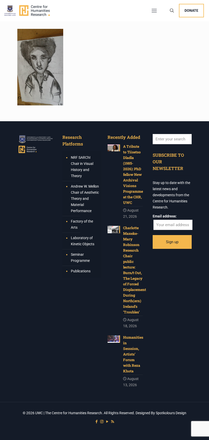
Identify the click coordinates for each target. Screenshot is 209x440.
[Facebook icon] (96, 421)
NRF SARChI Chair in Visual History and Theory (82, 166)
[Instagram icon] (102, 421)
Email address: (165, 216)
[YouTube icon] (107, 421)
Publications (80, 271)
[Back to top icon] (184, 429)
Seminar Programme (80, 257)
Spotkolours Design (171, 413)
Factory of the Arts (82, 224)
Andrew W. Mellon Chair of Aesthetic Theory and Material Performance (85, 198)
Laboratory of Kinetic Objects (82, 241)
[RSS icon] (112, 421)
